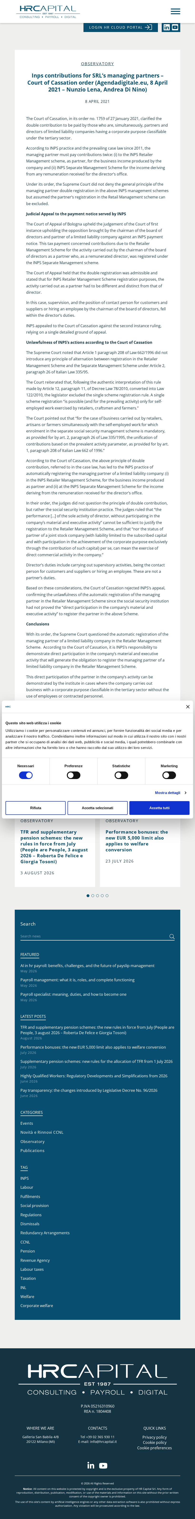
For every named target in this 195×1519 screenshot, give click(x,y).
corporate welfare (36, 1305)
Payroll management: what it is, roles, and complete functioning (77, 979)
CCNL (25, 1242)
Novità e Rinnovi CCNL (41, 1132)
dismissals (29, 1223)
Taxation (28, 1278)
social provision (34, 1205)
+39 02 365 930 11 (100, 1437)
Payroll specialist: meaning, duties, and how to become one (73, 994)
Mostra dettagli (167, 793)
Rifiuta (35, 808)
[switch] (73, 775)
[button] (88, 895)
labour (26, 1187)
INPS (24, 1178)
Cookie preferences (154, 1447)
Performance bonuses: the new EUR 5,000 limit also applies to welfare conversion (93, 1047)
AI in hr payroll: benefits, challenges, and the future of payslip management (87, 965)
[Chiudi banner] (188, 706)
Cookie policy (154, 1442)
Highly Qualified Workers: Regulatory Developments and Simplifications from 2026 (93, 1075)
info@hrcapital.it (103, 1441)
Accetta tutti (159, 808)
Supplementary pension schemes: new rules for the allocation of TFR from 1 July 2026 (96, 1061)
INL (23, 1287)
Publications (32, 1150)
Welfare (27, 1296)
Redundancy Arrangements (45, 1232)
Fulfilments (30, 1196)
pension (27, 1251)
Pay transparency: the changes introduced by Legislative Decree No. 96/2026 (88, 1090)
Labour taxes (32, 1269)
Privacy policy (154, 1437)
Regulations (31, 1214)
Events (26, 1123)
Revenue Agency (35, 1260)
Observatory (97, 63)
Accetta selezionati (97, 808)
